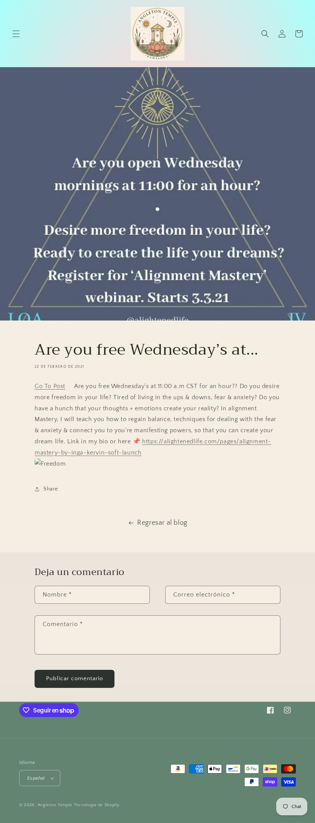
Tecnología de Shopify (97, 805)
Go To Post (50, 386)
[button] (16, 33)
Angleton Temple (55, 805)
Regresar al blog (162, 523)
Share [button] (50, 489)
